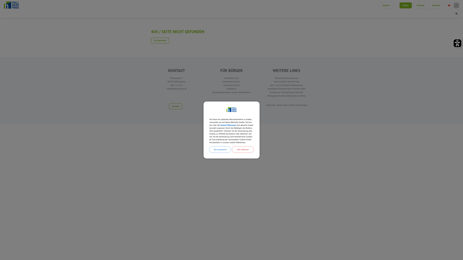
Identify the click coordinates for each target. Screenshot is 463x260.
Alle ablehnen (243, 149)
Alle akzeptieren (220, 149)
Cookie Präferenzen (228, 125)
